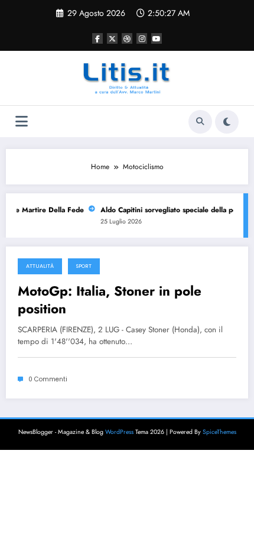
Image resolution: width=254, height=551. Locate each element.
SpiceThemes (219, 431)
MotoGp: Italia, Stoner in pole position (109, 300)
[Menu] (21, 121)
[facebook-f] (97, 38)
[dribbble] (127, 38)
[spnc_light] (227, 122)
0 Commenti (47, 379)
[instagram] (141, 38)
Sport (84, 266)
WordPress (119, 431)
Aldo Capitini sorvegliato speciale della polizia (175, 210)
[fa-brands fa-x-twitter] (112, 38)
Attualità (40, 266)
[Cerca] (200, 122)
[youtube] (156, 38)
